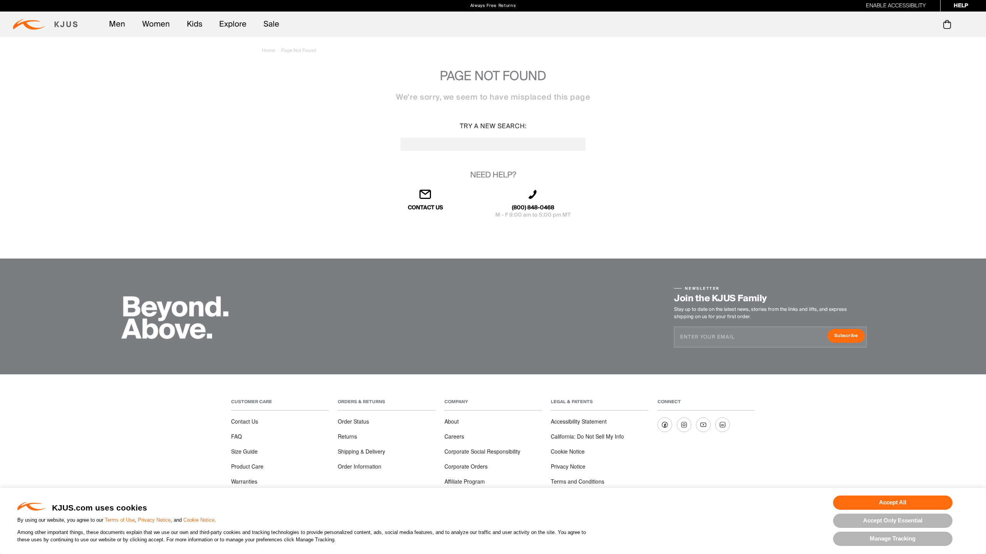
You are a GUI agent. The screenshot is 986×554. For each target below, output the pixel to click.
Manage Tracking (893, 538)
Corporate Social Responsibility (482, 451)
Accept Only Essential (892, 520)
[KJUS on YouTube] (703, 424)
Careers (454, 436)
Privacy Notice (154, 520)
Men (117, 24)
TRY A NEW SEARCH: (493, 126)
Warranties (244, 481)
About (451, 421)
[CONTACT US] (425, 198)
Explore (232, 24)
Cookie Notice (199, 520)
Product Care (247, 466)
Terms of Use (120, 520)
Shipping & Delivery (361, 451)
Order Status (353, 421)
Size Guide (244, 451)
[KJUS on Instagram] (684, 424)
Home (269, 51)
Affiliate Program (464, 481)
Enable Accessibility (896, 5)
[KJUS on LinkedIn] (722, 424)
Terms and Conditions (577, 481)
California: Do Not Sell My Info (587, 436)
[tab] (948, 24)
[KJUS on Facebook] (664, 424)
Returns (347, 436)
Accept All (892, 502)
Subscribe (849, 336)
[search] (916, 24)
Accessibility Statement (579, 421)
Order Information (359, 466)
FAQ (236, 436)
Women (156, 24)
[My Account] (931, 24)
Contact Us (244, 421)
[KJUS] (45, 24)
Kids (194, 24)
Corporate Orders (466, 466)
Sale (271, 24)
